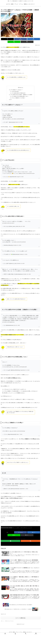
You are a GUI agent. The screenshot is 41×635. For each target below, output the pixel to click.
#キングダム (15, 173)
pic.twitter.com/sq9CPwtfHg (12, 485)
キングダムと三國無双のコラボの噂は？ (17, 97)
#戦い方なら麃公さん (7, 118)
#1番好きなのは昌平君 (7, 117)
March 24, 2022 (19, 122)
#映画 (20, 173)
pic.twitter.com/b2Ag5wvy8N (20, 366)
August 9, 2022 (20, 176)
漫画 (23, 527)
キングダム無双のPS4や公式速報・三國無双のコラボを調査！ (21, 94)
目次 (19, 87)
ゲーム (11, 527)
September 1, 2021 (24, 488)
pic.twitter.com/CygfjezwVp (8, 322)
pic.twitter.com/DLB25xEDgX (18, 431)
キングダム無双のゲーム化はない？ (16, 89)
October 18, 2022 (27, 274)
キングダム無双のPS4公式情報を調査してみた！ (19, 96)
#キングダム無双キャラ (7, 114)
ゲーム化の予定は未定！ (14, 91)
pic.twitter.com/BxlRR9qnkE (18, 118)
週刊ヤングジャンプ (28, 527)
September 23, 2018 (24, 370)
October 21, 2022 (23, 254)
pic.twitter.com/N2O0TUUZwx (28, 173)
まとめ (10, 99)
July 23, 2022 (17, 325)
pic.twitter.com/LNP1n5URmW (19, 241)
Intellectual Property (5, 527)
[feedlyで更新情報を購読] (10, 541)
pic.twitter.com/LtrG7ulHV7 (8, 223)
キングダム (15, 527)
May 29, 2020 (22, 226)
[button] (27, 42)
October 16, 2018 (17, 245)
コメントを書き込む (20, 618)
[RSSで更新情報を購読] (30, 541)
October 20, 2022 (20, 263)
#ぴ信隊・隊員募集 (6, 115)
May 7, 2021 (19, 434)
